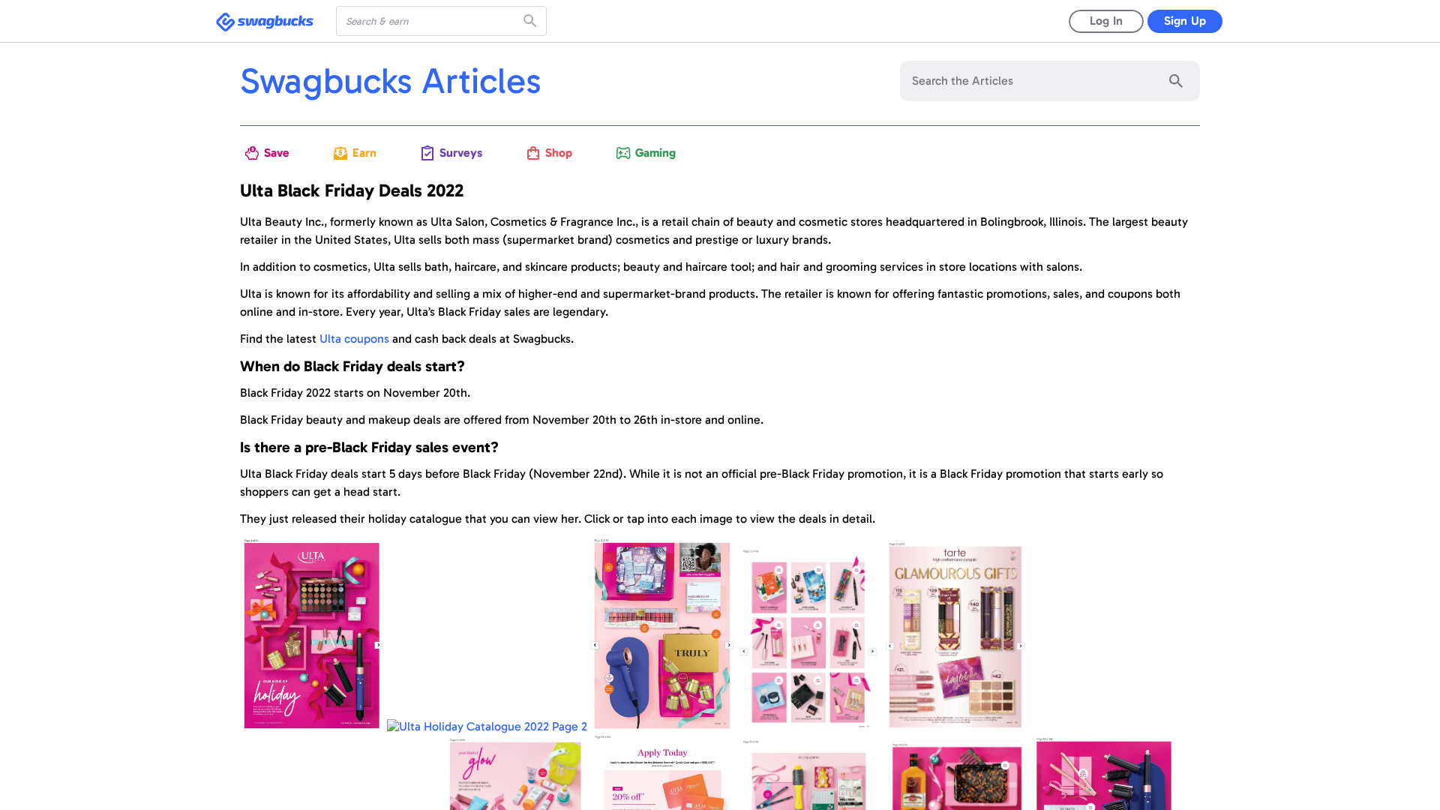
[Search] (532, 21)
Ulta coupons (354, 339)
